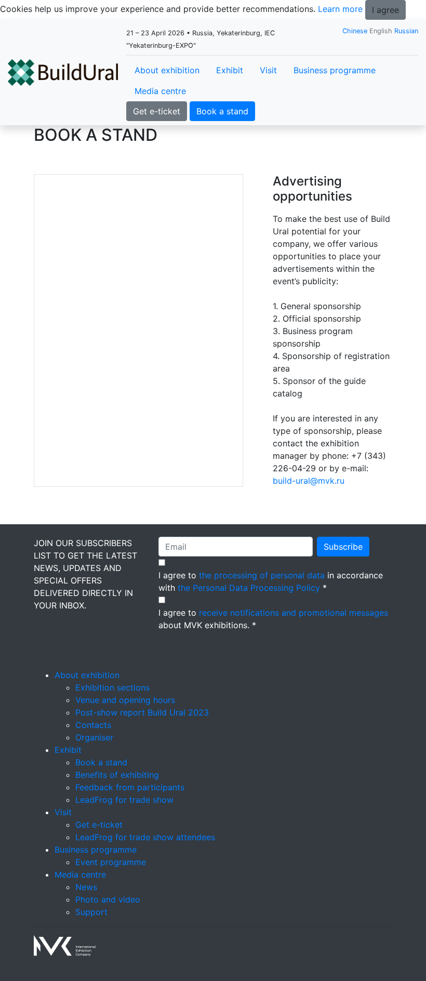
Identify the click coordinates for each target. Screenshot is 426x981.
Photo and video (107, 899)
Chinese (354, 31)
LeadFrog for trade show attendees (145, 837)
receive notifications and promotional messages (293, 612)
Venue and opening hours (125, 700)
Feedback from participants (129, 787)
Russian (406, 31)
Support (91, 912)
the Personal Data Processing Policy (249, 587)
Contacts (93, 725)
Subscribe (343, 546)
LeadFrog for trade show (124, 799)
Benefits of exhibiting (117, 775)
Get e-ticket (156, 111)
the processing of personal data (262, 575)
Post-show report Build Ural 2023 (142, 712)
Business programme (335, 70)
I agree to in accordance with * (270, 581)
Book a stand (222, 111)
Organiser (94, 737)
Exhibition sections (112, 687)
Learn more (340, 9)
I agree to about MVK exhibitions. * (273, 618)
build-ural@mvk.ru (308, 480)
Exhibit (229, 70)
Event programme (110, 862)
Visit (268, 70)
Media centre (160, 91)
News (86, 887)
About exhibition (167, 70)
